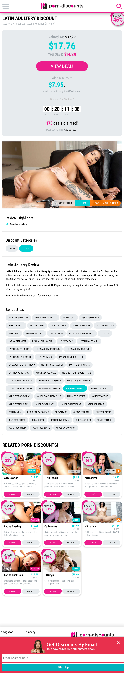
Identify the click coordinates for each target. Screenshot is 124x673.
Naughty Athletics (100, 388)
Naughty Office (100, 396)
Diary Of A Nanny (81, 325)
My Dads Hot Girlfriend (71, 357)
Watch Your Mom (17, 427)
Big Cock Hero (37, 325)
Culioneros (50, 526)
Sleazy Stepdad (81, 412)
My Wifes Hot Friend (49, 388)
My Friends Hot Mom (19, 372)
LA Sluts (105, 333)
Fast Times (14, 333)
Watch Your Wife (41, 427)
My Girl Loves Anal (46, 372)
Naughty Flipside (76, 396)
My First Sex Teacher (52, 365)
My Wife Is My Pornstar (20, 388)
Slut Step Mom (103, 412)
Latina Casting (12, 526)
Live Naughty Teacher (20, 357)
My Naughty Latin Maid (20, 380)
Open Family (15, 412)
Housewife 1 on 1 (34, 333)
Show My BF (61, 412)
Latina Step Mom (17, 341)
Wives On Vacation (65, 427)
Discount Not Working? (62, 99)
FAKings (49, 575)
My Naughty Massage (50, 380)
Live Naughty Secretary (47, 349)
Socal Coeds (38, 420)
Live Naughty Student (77, 349)
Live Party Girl (45, 357)
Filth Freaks (51, 478)
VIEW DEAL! (62, 66)
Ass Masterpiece (90, 317)
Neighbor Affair (96, 404)
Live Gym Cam (66, 341)
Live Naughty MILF (89, 341)
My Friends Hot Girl (79, 365)
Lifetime (26, 248)
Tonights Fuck (104, 420)
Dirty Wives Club (105, 325)
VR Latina (90, 526)
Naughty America (75, 388)
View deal (30, 494)
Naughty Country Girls (49, 396)
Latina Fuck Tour (13, 575)
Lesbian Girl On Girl (42, 341)
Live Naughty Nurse (19, 349)
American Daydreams (46, 317)
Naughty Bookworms (19, 396)
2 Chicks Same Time (18, 317)
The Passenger (83, 420)
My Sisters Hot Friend (78, 380)
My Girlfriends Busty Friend (76, 372)
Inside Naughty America (81, 333)
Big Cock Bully (16, 325)
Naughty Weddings (44, 404)
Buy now (12, 494)
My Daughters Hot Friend (22, 365)
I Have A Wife (56, 333)
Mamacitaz (91, 478)
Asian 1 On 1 (69, 317)
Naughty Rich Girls (18, 404)
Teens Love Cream (60, 420)
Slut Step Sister (17, 420)
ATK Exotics (11, 478)
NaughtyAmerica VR (71, 404)
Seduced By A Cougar (38, 412)
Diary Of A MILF (58, 325)
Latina (12, 248)
